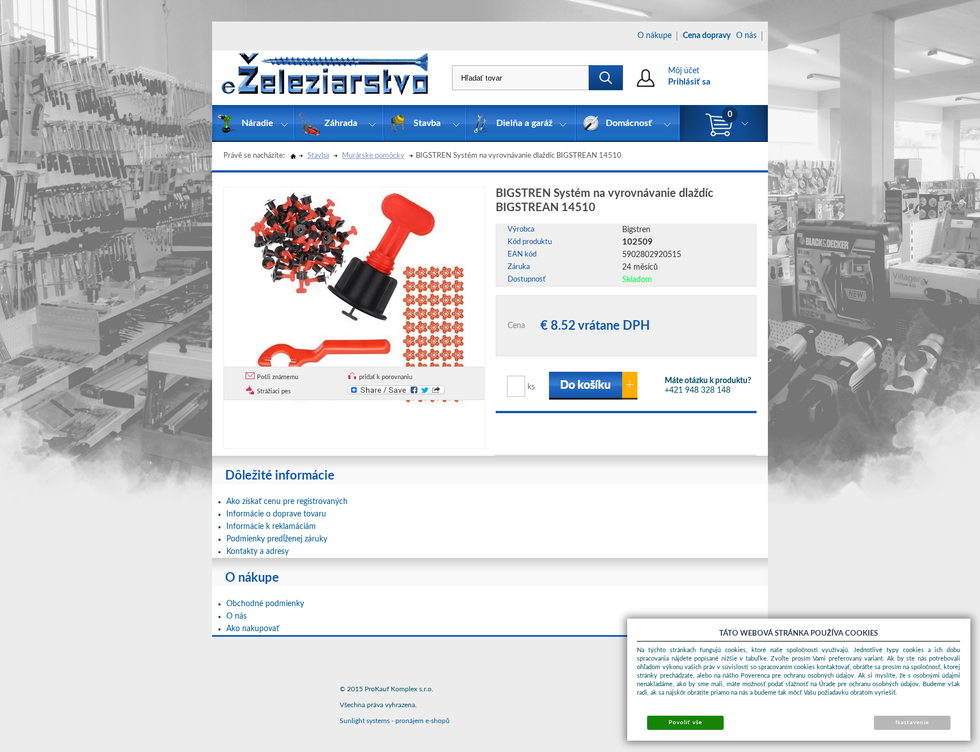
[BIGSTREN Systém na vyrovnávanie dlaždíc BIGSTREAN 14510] (357, 296)
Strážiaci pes (274, 391)
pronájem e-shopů (422, 720)
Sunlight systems (365, 720)
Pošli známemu (277, 377)
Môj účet (683, 71)
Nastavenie (912, 722)
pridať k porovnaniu (385, 377)
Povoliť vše (685, 722)
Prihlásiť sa (689, 82)
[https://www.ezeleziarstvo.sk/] (325, 77)
